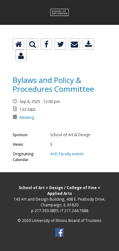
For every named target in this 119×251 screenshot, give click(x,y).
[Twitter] (60, 44)
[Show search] (32, 44)
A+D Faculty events (67, 154)
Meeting (27, 117)
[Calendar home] (18, 44)
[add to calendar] (88, 44)
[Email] (74, 44)
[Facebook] (46, 44)
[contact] (21, 55)
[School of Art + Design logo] (59, 3)
